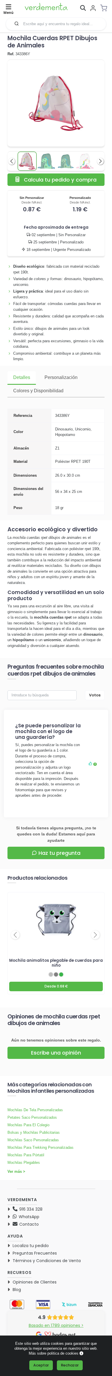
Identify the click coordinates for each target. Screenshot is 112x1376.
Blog (17, 1289)
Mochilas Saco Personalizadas (33, 1140)
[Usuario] (93, 8)
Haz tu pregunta (59, 853)
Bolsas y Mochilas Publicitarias (33, 1132)
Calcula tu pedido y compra (60, 179)
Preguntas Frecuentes (35, 1253)
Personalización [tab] (61, 377)
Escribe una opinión (56, 1052)
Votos (95, 695)
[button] (17, 23)
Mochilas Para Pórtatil (25, 1155)
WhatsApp (28, 1217)
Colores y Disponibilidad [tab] (38, 390)
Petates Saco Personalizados (32, 1117)
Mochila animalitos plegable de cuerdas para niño (56, 963)
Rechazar (70, 1365)
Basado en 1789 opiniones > (56, 1325)
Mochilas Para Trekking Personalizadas (40, 1147)
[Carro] (105, 8)
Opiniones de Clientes (35, 1282)
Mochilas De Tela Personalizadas (35, 1110)
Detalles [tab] (21, 377)
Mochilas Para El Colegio (28, 1125)
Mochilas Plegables (23, 1162)
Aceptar (41, 1365)
